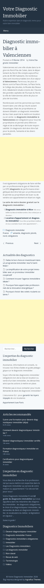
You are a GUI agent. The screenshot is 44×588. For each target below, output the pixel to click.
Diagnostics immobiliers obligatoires (22, 539)
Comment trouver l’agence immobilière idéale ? (21, 280)
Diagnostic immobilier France (18, 535)
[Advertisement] (22, 159)
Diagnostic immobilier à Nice (19, 209)
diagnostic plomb (28, 233)
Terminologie (12, 560)
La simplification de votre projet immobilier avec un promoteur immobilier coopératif (21, 272)
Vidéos (9, 564)
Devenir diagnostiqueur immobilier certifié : (22, 440)
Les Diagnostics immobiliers (18, 546)
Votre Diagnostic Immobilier (20, 12)
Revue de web (12, 557)
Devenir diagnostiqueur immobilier (21, 531)
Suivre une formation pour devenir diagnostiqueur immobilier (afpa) (20, 421)
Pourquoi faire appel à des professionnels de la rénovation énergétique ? (21, 286)
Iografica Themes (33, 579)
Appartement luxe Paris (13, 402)
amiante (16, 233)
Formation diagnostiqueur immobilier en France (20, 450)
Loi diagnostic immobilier (17, 549)
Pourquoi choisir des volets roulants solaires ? (22, 293)
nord (5, 236)
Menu (5, 30)
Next (36, 243)
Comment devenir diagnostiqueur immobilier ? (21, 431)
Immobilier (10, 542)
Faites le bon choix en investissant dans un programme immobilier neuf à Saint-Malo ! (21, 263)
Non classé (10, 553)
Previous (9, 243)
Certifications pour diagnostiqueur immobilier (18, 460)
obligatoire (13, 236)
